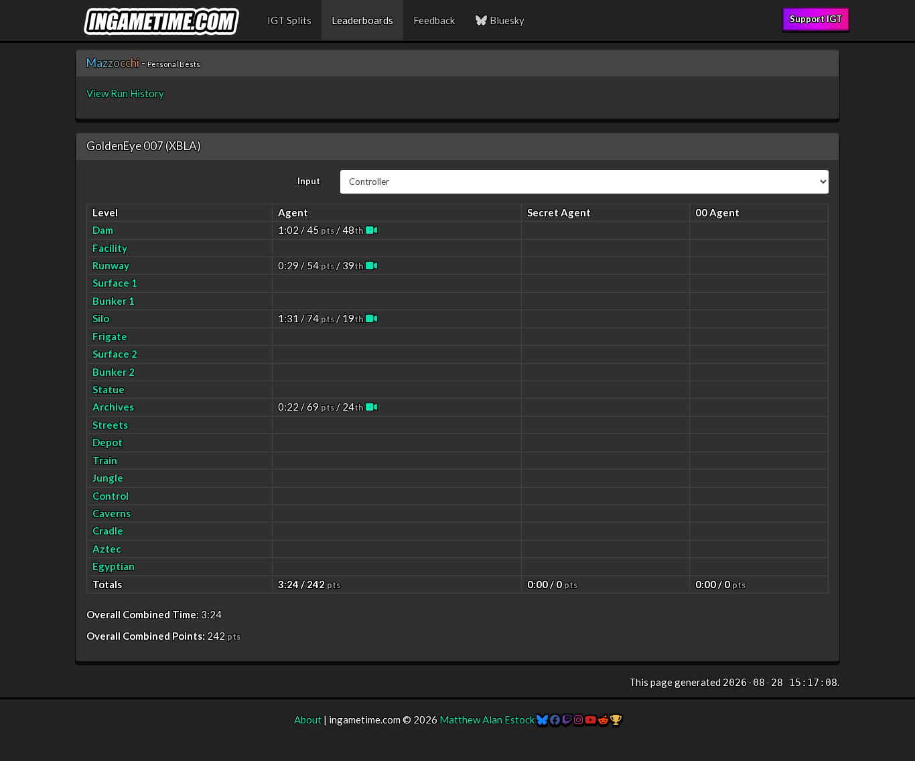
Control (110, 496)
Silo (100, 318)
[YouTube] (590, 719)
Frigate (109, 336)
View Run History (125, 93)
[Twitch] (567, 719)
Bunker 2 (113, 372)
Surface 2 (114, 354)
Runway (110, 265)
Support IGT (816, 18)
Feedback (434, 20)
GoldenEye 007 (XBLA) (143, 146)
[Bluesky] (542, 719)
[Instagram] (578, 719)
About (308, 719)
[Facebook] (555, 719)
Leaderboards (362, 20)
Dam (102, 230)
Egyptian (113, 566)
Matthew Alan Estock (487, 719)
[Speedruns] (616, 719)
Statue (108, 389)
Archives (113, 407)
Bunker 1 (113, 301)
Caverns (111, 513)
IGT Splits (289, 20)
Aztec (106, 549)
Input (308, 181)
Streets (110, 425)
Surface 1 (114, 283)
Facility (109, 248)
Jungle (107, 478)
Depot (107, 442)
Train (104, 460)
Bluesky (506, 20)
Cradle (107, 531)
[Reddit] (603, 719)
